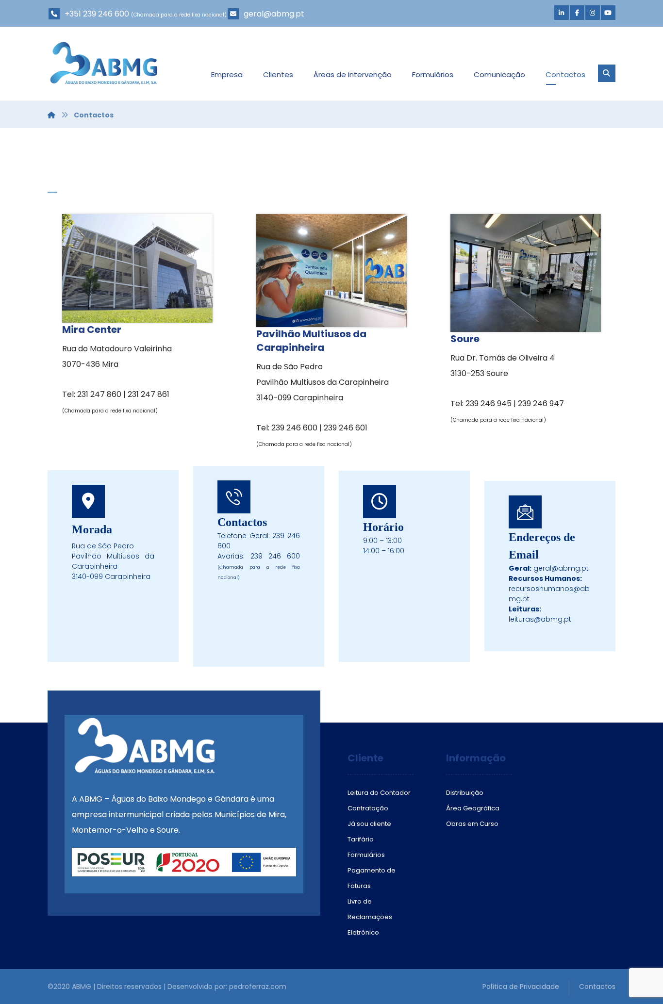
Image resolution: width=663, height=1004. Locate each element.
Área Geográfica (472, 808)
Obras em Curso (472, 823)
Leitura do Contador (379, 792)
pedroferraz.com (257, 986)
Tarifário (361, 839)
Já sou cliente (369, 823)
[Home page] (51, 115)
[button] (561, 12)
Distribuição (464, 792)
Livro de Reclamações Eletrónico (370, 917)
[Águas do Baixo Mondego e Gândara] (104, 63)
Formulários (366, 854)
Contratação (368, 808)
